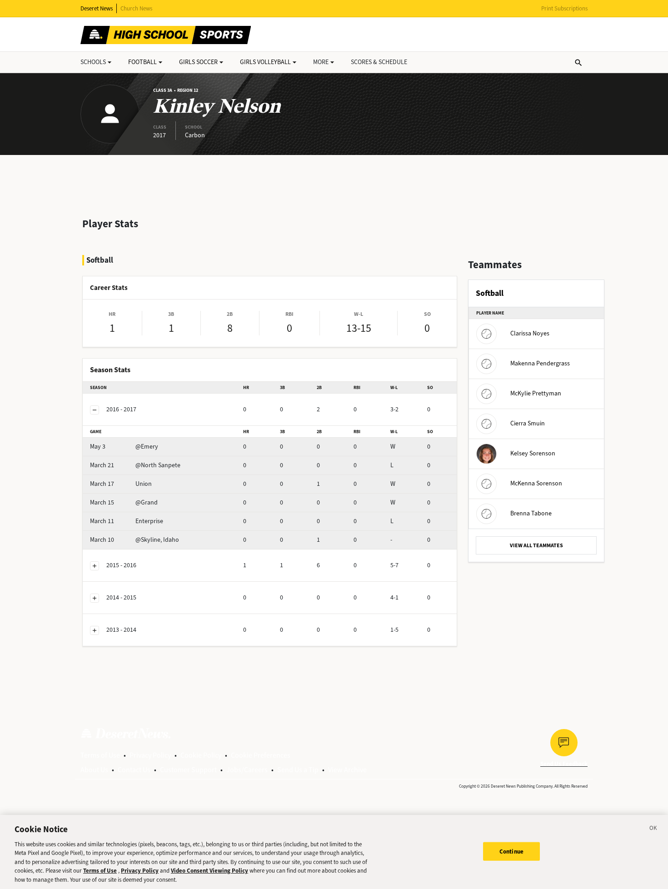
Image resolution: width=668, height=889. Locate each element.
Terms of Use (100, 755)
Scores (379, 62)
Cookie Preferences (260, 755)
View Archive (347, 769)
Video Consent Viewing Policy (209, 871)
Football (142, 62)
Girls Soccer (198, 62)
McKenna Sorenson (536, 483)
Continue (511, 851)
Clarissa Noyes (529, 333)
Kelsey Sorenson (532, 453)
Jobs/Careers (247, 769)
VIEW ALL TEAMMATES (536, 545)
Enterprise (126, 521)
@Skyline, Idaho (134, 539)
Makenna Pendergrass (540, 363)
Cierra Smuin (527, 423)
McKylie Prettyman (535, 393)
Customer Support (188, 769)
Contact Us (134, 769)
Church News (136, 8)
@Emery (124, 446)
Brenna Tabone (531, 513)
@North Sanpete (135, 465)
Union (121, 483)
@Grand (124, 502)
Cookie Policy (200, 755)
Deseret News (96, 8)
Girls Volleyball (265, 62)
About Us (94, 769)
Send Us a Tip (298, 769)
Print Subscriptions (564, 8)
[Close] (653, 829)
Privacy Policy (150, 755)
